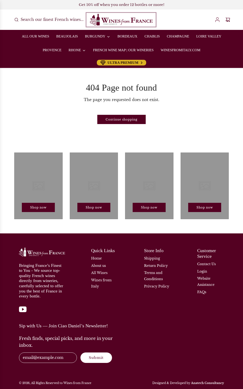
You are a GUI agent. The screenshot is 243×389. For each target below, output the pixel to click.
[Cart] (228, 19)
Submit (96, 357)
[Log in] (217, 19)
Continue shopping (121, 119)
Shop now (38, 207)
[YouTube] (23, 311)
